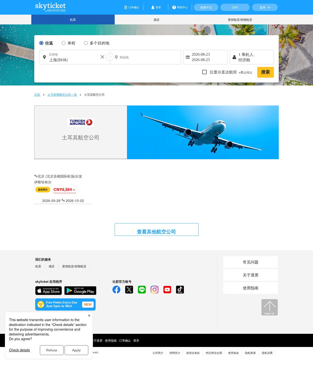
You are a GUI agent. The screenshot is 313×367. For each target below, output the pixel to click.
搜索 (265, 72)
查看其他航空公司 (156, 231)
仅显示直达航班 (230, 72)
